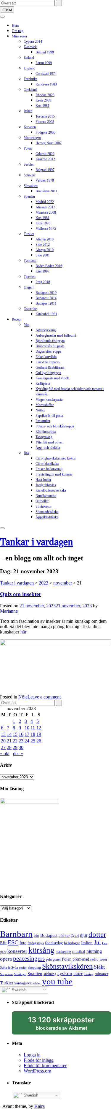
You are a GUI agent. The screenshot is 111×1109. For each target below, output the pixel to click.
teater (78, 973)
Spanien (29, 196)
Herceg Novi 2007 (49, 143)
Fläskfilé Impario (47, 362)
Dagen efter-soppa (48, 351)
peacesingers (29, 958)
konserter (17, 951)
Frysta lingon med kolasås (54, 474)
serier (23, 967)
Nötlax (40, 410)
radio (94, 959)
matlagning (63, 952)
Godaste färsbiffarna (50, 367)
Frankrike (30, 79)
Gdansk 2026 (45, 154)
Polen (28, 148)
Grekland (30, 90)
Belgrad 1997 (45, 170)
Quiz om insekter (20, 594)
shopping (34, 967)
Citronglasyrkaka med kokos (56, 458)
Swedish (18, 989)
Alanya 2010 (45, 250)
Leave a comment (44, 696)
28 (9, 747)
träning (89, 974)
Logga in (32, 1054)
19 (38, 734)
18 (32, 734)
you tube (57, 981)
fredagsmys (36, 943)
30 (21, 747)
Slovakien (31, 186)
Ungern (29, 287)
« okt (4, 753)
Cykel (75, 935)
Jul (97, 942)
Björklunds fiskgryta (50, 341)
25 (32, 740)
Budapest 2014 (46, 298)
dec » (18, 753)
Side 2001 (43, 255)
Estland (29, 58)
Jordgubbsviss (46, 485)
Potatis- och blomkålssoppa (55, 426)
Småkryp (20, 974)
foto (23, 942)
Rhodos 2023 (45, 95)
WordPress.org (37, 1070)
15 (15, 734)
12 (38, 727)
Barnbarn (16, 934)
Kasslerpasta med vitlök (52, 378)
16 (21, 734)
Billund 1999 (45, 52)
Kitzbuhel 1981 (46, 314)
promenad (81, 959)
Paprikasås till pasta (49, 416)
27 (3, 747)
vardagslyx (23, 983)
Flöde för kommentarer (45, 1065)
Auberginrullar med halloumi (56, 335)
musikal (78, 951)
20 (3, 740)
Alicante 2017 (45, 207)
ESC (13, 942)
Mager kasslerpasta (49, 399)
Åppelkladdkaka (47, 517)
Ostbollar (42, 501)
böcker (64, 935)
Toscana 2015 (45, 116)
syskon (64, 973)
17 (27, 734)
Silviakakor (44, 506)
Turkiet (29, 234)
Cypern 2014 (33, 41)
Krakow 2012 (45, 159)
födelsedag (54, 943)
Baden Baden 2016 (49, 266)
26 (38, 740)
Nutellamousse (46, 496)
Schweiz (30, 175)
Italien (28, 111)
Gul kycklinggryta (48, 373)
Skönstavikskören (67, 966)
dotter (97, 934)
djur (83, 935)
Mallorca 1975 (46, 228)
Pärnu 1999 (44, 63)
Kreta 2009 (43, 100)
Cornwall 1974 (46, 74)
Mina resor (19, 36)
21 (9, 740)
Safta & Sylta (9, 967)
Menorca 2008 (46, 212)
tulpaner (101, 974)
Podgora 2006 (45, 132)
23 (21, 740)
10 (27, 727)
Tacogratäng (44, 437)
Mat (26, 325)
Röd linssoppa (46, 432)
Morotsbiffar (45, 405)
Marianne (9, 611)
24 (27, 740)
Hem (15, 25)
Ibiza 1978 (43, 223)
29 (15, 747)
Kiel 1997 (42, 271)
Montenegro (32, 138)
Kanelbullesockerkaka (51, 490)
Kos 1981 (42, 106)
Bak (26, 453)
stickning (50, 974)
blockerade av (67, 1024)
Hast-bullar (43, 480)
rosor (103, 959)
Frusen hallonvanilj (49, 469)
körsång (41, 950)
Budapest (48, 935)
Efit (3, 942)
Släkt (99, 967)
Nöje (23, 696)
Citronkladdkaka (47, 464)
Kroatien (30, 127)
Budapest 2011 (46, 303)
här (24, 631)
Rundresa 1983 (46, 84)
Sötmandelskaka (47, 512)
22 (15, 740)
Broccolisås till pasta (50, 346)
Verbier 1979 (45, 180)
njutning (94, 951)
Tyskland (30, 261)
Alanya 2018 (45, 239)
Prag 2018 (43, 282)
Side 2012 (43, 245)
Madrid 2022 (45, 202)
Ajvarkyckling (46, 330)
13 (3, 734)
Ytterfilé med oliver (49, 442)
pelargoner (53, 959)
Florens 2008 (45, 122)
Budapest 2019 (46, 293)
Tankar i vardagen (36, 541)
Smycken (6, 974)
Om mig (17, 31)
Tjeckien (30, 277)
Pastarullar (43, 421)
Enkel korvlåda (46, 357)
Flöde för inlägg (39, 1060)
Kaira (39, 1106)
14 (9, 734)
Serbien (29, 164)
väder (37, 983)
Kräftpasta (43, 383)
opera (6, 959)
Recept (16, 319)
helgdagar (72, 943)
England (29, 68)
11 (32, 727)
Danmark (30, 47)
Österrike (30, 309)
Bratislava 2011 (46, 191)
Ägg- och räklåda (48, 448)
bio (36, 935)
